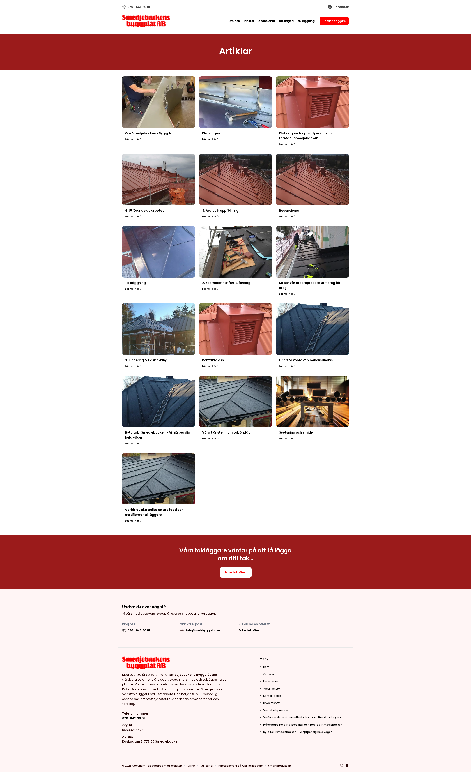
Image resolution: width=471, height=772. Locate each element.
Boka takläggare (334, 21)
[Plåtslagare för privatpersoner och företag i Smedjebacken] (312, 102)
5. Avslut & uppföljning (220, 210)
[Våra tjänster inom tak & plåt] (235, 401)
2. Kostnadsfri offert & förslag (226, 283)
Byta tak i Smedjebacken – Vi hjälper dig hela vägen (297, 732)
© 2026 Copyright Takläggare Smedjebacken (152, 766)
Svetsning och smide (296, 432)
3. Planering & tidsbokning (146, 360)
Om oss (234, 21)
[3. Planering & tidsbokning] (158, 329)
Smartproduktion (279, 766)
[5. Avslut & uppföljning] (235, 179)
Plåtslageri (285, 21)
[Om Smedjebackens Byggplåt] (158, 102)
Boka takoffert (235, 572)
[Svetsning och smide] (312, 401)
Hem (266, 667)
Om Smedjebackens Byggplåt (149, 133)
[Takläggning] (158, 252)
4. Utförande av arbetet (144, 210)
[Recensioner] (312, 179)
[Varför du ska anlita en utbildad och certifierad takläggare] (158, 478)
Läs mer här (132, 139)
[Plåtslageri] (235, 102)
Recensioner (266, 21)
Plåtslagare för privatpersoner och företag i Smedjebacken (302, 725)
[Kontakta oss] (235, 329)
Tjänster (248, 21)
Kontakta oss (213, 360)
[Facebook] (347, 766)
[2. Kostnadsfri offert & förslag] (235, 252)
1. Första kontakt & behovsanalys (306, 360)
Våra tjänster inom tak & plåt (226, 432)
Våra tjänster (272, 688)
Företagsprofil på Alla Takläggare (240, 766)
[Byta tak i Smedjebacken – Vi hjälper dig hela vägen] (158, 401)
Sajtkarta (207, 766)
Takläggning (305, 21)
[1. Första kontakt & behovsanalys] (312, 329)
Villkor (191, 766)
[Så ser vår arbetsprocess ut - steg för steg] (312, 252)
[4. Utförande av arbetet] (158, 179)
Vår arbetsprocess (275, 710)
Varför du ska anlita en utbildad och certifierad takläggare (302, 717)
